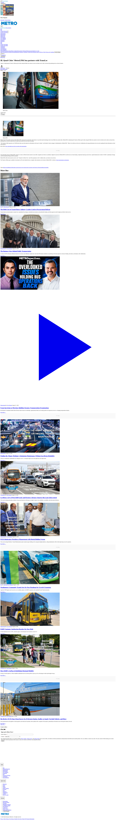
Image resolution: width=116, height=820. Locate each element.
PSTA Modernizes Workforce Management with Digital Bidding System (22, 539)
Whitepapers (28, 50)
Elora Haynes (6, 206)
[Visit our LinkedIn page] (2, 729)
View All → (2, 724)
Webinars (24, 50)
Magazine (2, 50)
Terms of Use (8, 818)
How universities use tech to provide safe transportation (15, 146)
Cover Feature (5, 1)
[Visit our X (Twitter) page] (3, 729)
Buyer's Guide (36, 50)
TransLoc (36, 167)
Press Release (33, 52)
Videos (10, 50)
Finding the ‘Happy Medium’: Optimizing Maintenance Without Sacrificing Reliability (27, 456)
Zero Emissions (3, 48)
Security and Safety (4, 44)
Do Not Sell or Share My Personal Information (25, 818)
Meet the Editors (8, 52)
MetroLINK (10, 167)
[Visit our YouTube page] (4, 729)
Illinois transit (5, 167)
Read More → (3, 214)
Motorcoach (2, 35)
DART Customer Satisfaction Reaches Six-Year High (16, 629)
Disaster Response (3, 31)
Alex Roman (9, 248)
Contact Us (38, 52)
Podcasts (19, 50)
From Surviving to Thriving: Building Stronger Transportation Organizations (24, 408)
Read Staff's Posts (3, 69)
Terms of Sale (13, 818)
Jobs (21, 50)
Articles (11, 1)
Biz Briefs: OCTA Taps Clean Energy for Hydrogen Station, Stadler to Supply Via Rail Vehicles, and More (33, 719)
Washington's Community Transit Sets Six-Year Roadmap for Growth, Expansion (25, 587)
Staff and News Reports (8, 584)
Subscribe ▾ (3, 3)
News (9, 1)
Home (1, 57)
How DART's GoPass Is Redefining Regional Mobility (17, 671)
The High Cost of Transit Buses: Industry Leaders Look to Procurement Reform (25, 209)
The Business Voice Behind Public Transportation (15, 251)
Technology (2, 46)
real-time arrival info (21, 167)
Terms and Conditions (50, 52)
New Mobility (3, 37)
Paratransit (2, 40)
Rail (1, 42)
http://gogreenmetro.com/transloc (62, 160)
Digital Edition (8, 20)
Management (2, 33)
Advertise (13, 52)
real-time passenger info (29, 167)
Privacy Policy (43, 52)
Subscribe (2, 20)
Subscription (2, 52)
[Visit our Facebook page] (1, 729)
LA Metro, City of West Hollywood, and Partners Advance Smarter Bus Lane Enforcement (28, 497)
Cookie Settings (57, 52)
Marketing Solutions (19, 52)
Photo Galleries (14, 50)
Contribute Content (27, 52)
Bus (1, 28)
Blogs (7, 50)
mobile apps (15, 167)
